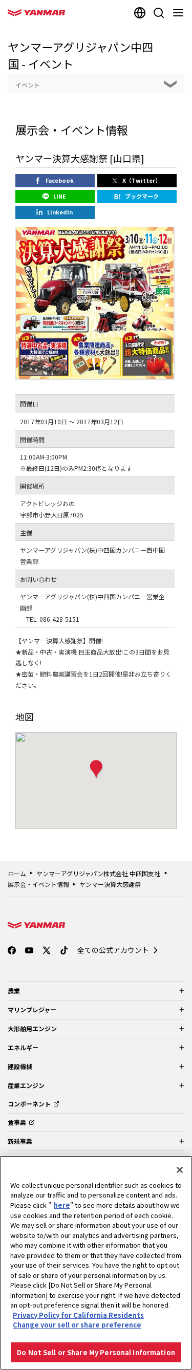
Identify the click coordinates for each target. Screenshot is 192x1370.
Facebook (60, 180)
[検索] (158, 13)
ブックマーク (142, 196)
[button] (96, 770)
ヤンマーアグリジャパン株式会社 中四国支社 (98, 873)
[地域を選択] (140, 13)
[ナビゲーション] (180, 13)
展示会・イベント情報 (38, 884)
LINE (59, 196)
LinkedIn (60, 212)
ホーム (17, 873)
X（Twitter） (141, 180)
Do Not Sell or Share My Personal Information (96, 1352)
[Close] (179, 1170)
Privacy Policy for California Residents (78, 1315)
